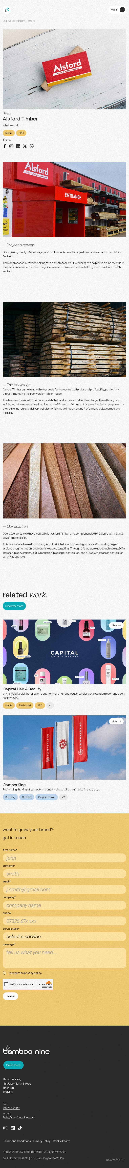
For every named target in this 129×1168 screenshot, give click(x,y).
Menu (114, 9)
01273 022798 (11, 1108)
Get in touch (13, 1065)
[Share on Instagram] (11, 146)
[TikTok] (20, 1128)
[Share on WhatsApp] (32, 146)
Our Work (8, 20)
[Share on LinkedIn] (18, 146)
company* (9, 897)
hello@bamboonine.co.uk (19, 1117)
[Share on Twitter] (25, 146)
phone (7, 913)
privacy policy (32, 973)
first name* (10, 850)
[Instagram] (5, 1128)
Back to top (113, 1160)
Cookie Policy (61, 1141)
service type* (11, 928)
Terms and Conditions (17, 1141)
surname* (9, 865)
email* (7, 881)
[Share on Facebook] (5, 146)
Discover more (14, 606)
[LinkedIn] (13, 1128)
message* (9, 944)
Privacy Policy (41, 1141)
